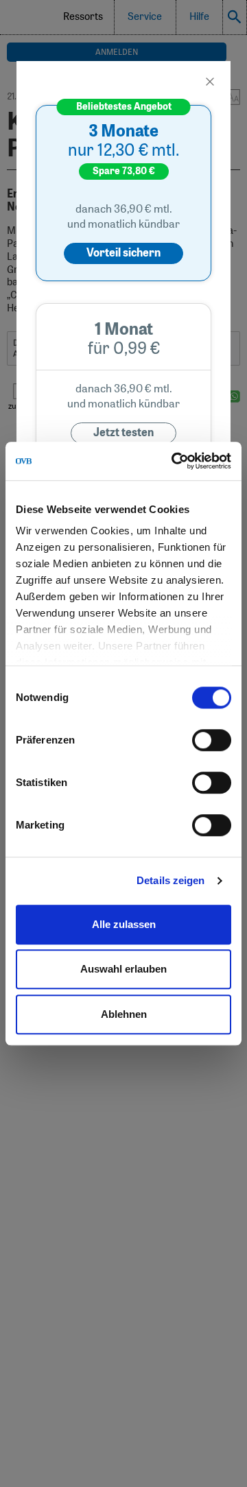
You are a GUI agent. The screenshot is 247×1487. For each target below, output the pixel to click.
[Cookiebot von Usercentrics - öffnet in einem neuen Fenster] (174, 461)
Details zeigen (170, 880)
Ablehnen (124, 1014)
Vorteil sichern (123, 253)
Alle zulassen (124, 924)
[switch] (211, 740)
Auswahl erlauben (123, 969)
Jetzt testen (123, 432)
